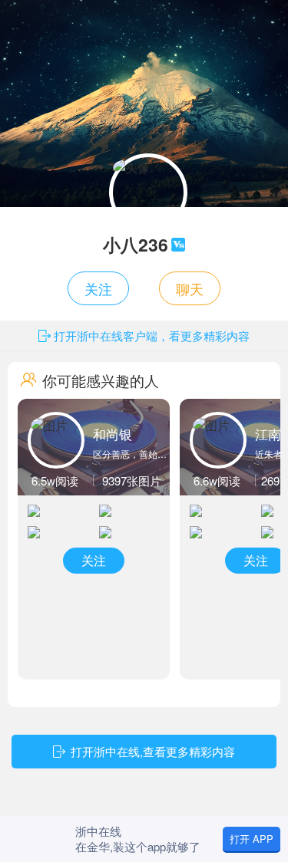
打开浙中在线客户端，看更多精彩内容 (152, 335)
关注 (98, 288)
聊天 (190, 288)
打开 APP (251, 838)
